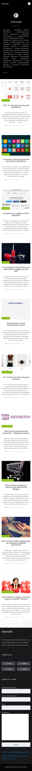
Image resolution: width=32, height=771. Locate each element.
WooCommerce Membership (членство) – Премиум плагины (16, 432)
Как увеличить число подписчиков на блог (16, 324)
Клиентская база (5, 536)
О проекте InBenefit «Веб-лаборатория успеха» (16, 752)
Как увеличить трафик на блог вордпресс (16, 214)
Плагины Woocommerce (7, 372)
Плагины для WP (5, 100)
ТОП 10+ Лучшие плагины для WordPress (16, 106)
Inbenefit (5, 3)
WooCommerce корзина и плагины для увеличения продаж (16, 487)
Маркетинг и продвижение (7, 480)
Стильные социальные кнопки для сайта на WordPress (16, 160)
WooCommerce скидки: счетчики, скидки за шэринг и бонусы (16, 598)
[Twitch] (6, 72)
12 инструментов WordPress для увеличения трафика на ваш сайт (16, 269)
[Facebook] (4, 72)
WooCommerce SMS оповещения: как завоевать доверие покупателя (16, 543)
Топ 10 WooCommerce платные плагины (15, 378)
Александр (16, 21)
